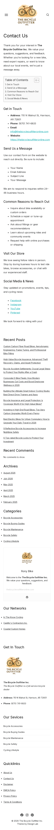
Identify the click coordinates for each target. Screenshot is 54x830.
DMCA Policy (9, 790)
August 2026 (9, 473)
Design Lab (33, 824)
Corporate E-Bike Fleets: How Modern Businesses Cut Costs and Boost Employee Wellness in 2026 (23, 381)
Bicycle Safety (10, 535)
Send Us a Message (17, 88)
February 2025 (10, 502)
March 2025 (9, 496)
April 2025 (8, 490)
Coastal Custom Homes (14, 629)
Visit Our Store (14, 95)
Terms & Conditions (12, 802)
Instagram (15, 304)
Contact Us (8, 778)
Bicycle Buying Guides (14, 523)
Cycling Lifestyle (11, 541)
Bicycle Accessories (13, 518)
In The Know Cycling (13, 617)
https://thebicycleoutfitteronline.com (30, 139)
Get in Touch (13, 84)
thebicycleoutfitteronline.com (20, 589)
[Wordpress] (27, 597)
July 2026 (8, 478)
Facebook (15, 300)
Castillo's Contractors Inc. (15, 623)
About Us (7, 772)
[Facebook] (22, 815)
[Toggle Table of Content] (35, 80)
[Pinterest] (32, 815)
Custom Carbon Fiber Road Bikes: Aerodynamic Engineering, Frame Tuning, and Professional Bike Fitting (26, 350)
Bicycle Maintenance (13, 529)
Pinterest (15, 312)
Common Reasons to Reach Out (22, 91)
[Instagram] (27, 815)
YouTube (15, 308)
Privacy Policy (10, 796)
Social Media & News (17, 98)
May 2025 (8, 484)
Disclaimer (8, 784)
